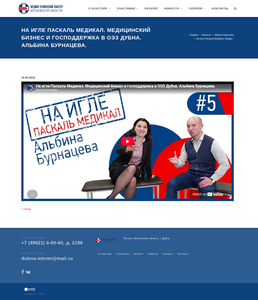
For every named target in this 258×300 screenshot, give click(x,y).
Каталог (138, 253)
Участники (122, 253)
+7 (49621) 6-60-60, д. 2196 (52, 242)
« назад (26, 208)
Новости (206, 35)
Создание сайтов (34, 293)
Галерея (167, 253)
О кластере (105, 253)
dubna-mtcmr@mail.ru (47, 258)
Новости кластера (224, 35)
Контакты (183, 253)
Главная (193, 35)
